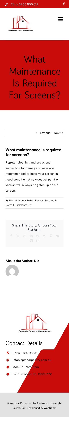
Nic (11, 200)
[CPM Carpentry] (20, 16)
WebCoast (50, 407)
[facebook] (63, 3)
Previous (44, 133)
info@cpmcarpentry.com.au (32, 360)
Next (57, 133)
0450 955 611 (28, 4)
